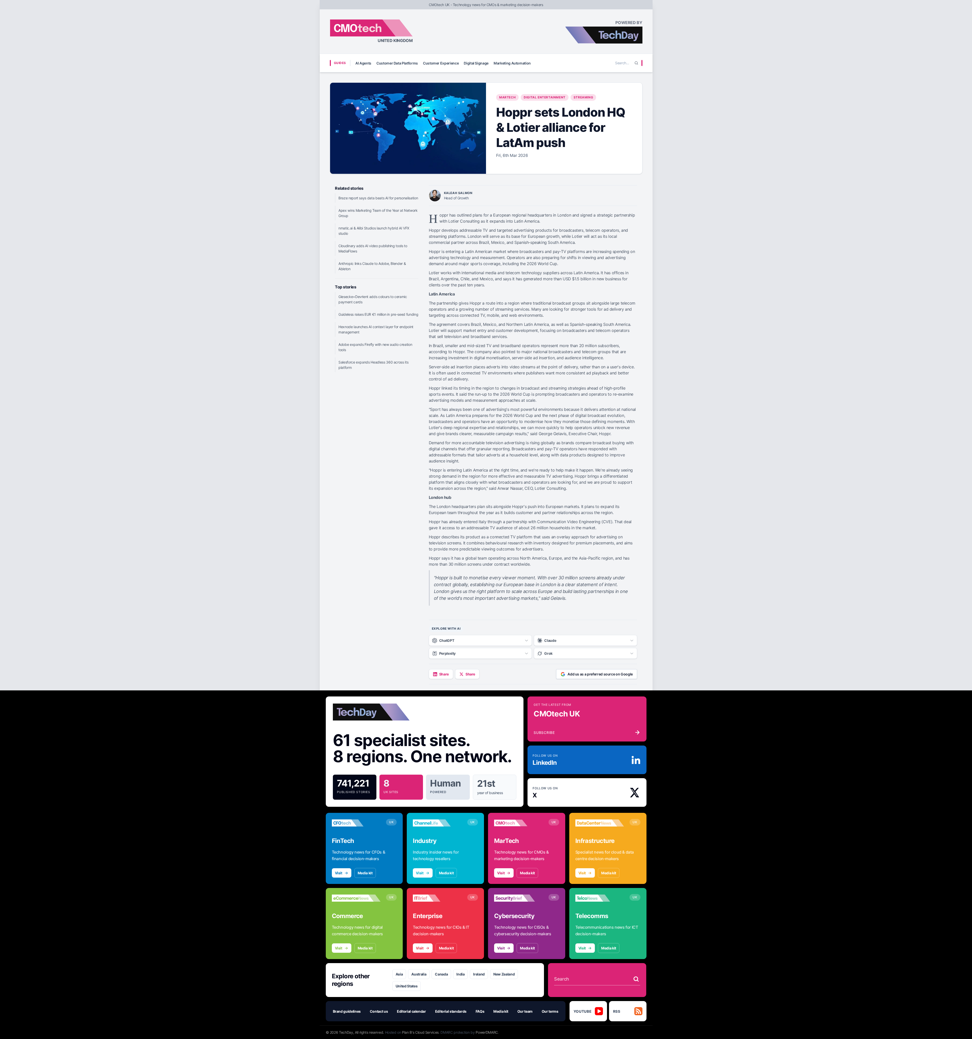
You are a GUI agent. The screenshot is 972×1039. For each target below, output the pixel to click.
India (460, 974)
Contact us (379, 1011)
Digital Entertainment (544, 97)
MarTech (507, 97)
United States (406, 986)
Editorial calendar (411, 1011)
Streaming (583, 97)
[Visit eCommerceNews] (356, 898)
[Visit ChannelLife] (437, 823)
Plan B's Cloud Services (420, 1032)
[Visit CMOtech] (518, 823)
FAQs (480, 1011)
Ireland (479, 974)
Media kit (365, 873)
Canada (441, 974)
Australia (418, 974)
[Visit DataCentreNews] (599, 823)
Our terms (550, 1011)
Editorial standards (451, 1011)
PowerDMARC (487, 1032)
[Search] (636, 63)
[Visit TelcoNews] (599, 898)
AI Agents (363, 63)
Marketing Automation (512, 63)
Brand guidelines (347, 1011)
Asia (399, 974)
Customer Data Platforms (397, 63)
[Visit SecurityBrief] (518, 898)
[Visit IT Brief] (437, 898)
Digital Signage (476, 63)
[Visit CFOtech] (356, 823)
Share (444, 674)
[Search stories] (636, 979)
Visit (338, 873)
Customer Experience (441, 63)
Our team (525, 1011)
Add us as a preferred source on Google (600, 674)
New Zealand (504, 974)
